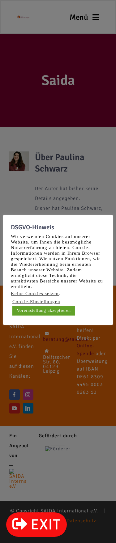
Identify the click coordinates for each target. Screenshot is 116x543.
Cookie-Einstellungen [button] (36, 301)
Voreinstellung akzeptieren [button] (44, 310)
